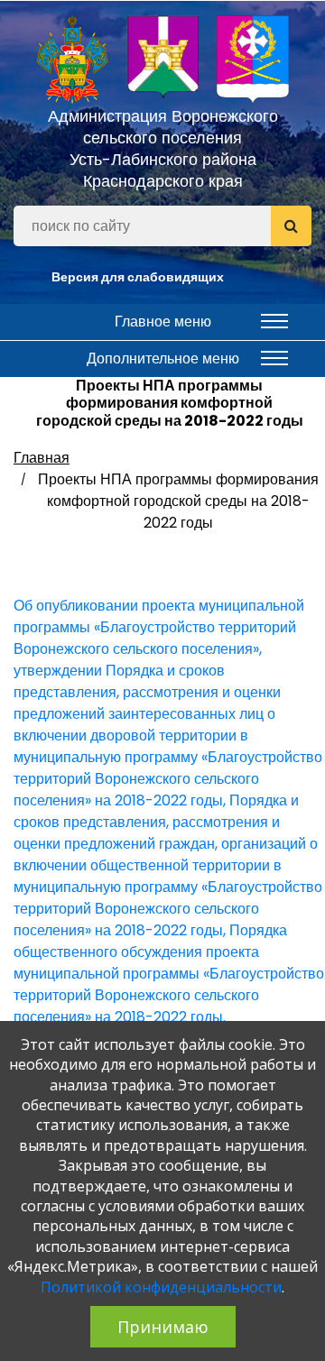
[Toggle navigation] (274, 321)
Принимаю (163, 1327)
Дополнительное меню (163, 358)
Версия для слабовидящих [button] (137, 277)
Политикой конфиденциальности (161, 1287)
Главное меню (163, 321)
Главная (42, 457)
